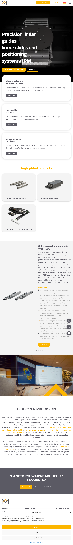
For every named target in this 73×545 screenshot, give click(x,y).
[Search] (67, 10)
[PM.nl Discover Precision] (5, 501)
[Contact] (69, 327)
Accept (36, 527)
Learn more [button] (11, 95)
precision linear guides (57, 427)
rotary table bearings (32, 430)
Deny (36, 532)
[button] (70, 512)
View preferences (36, 538)
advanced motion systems (50, 430)
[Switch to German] (64, 3)
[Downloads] (69, 321)
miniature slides (17, 430)
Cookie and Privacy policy (36, 542)
